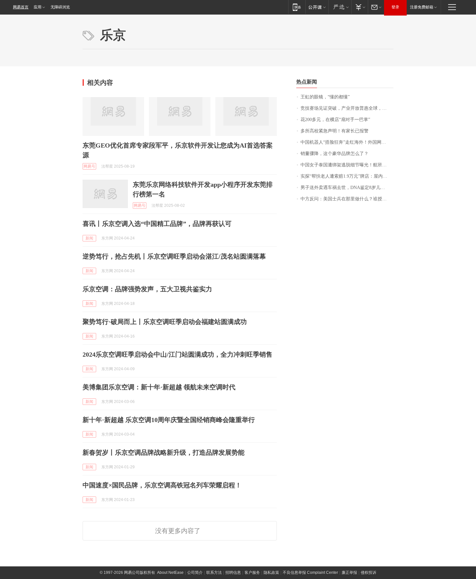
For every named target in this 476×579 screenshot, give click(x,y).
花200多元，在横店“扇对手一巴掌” (335, 119)
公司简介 (195, 572)
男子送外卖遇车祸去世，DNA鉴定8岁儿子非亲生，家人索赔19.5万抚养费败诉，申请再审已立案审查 (346, 187)
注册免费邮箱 (421, 7)
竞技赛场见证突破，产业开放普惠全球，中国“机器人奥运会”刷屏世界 (346, 108)
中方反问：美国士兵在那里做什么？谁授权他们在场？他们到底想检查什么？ (346, 198)
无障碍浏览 (60, 7)
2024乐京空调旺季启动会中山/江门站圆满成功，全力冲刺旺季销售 (177, 354)
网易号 (89, 166)
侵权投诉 (368, 572)
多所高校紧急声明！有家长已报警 (334, 130)
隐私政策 (271, 572)
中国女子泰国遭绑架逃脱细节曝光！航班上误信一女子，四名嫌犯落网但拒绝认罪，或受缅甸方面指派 (346, 164)
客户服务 (252, 572)
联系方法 (214, 572)
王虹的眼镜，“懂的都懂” (325, 97)
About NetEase (170, 572)
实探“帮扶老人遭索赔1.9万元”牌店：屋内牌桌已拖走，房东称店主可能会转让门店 (346, 176)
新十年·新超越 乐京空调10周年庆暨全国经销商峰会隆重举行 (169, 419)
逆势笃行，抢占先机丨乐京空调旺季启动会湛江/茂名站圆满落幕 (174, 256)
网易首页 (20, 7)
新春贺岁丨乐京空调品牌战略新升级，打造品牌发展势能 (163, 452)
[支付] (359, 7)
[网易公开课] (316, 7)
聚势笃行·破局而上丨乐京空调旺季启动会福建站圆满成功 (165, 321)
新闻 (89, 238)
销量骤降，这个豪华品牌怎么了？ (334, 153)
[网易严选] (339, 7)
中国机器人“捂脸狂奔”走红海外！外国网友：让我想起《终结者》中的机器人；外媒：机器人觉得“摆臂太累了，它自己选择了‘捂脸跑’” (346, 142)
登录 (395, 7)
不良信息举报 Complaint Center (310, 572)
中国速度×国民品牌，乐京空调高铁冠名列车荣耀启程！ (162, 485)
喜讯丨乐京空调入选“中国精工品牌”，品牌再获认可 (157, 223)
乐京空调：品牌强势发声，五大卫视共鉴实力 (147, 289)
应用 (37, 7)
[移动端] (296, 7)
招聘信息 (233, 572)
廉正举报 (349, 572)
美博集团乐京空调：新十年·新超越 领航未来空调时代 (159, 387)
